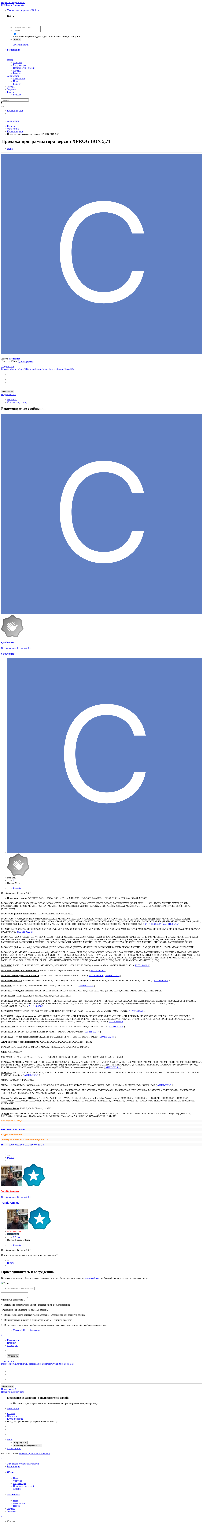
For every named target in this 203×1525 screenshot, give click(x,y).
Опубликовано (16, 648)
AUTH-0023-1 (31, 1075)
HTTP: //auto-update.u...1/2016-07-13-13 (22, 1144)
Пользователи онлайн (24, 68)
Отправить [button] (13, 1356)
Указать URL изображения (26, 1330)
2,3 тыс (16, 1237)
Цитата (10, 1157)
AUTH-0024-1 (142, 965)
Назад (16, 1478)
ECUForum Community (12, 5)
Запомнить (18, 36)
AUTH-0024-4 (96, 975)
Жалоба (17, 888)
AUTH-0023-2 (164, 1085)
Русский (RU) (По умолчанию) (27, 1446)
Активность (13, 76)
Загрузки (11, 89)
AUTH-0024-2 (36, 1006)
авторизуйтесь (92, 1278)
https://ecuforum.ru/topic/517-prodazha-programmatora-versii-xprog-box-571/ (37, 369)
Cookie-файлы (14, 1448)
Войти (17, 39)
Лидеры (17, 70)
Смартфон (12, 1345)
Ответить (12, 399)
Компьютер (13, 1340)
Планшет (11, 1343)
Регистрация (13, 49)
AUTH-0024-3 (116, 1021)
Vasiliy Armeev (10, 1202)
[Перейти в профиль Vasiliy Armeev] (11, 1185)
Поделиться (7, 366)
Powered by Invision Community (34, 1453)
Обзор (10, 60)
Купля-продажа (25, 361)
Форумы (17, 62)
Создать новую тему (17, 402)
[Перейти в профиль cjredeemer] (101, 353)
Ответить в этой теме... (13, 1299)
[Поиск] (2, 106)
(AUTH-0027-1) (153, 924)
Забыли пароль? (21, 44)
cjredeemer (14, 358)
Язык (9, 1439)
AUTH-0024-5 (112, 975)
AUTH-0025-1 (112, 1067)
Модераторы (19, 65)
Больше (17, 73)
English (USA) (20, 1442)
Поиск (16, 81)
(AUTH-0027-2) (171, 924)
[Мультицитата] (8, 1155)
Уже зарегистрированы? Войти (23, 10)
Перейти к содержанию (13, 2)
